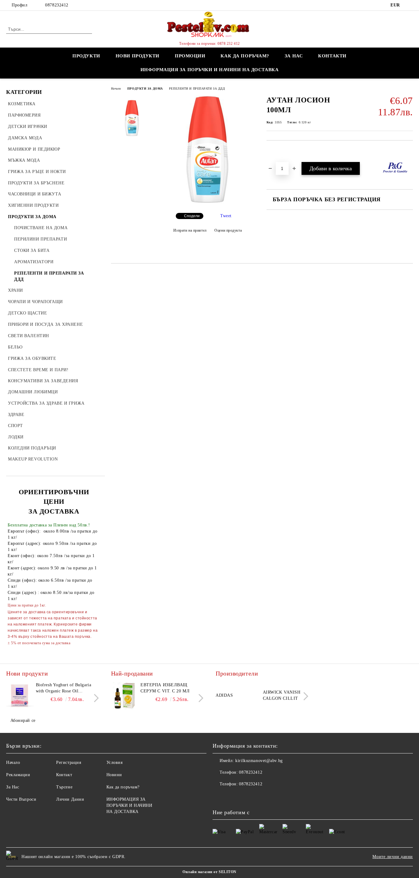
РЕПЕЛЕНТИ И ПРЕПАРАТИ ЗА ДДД (197, 88)
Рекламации (18, 774)
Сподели (192, 216)
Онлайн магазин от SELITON (209, 872)
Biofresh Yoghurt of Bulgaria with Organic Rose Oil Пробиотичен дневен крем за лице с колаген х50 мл (65, 688)
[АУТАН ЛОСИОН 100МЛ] (207, 203)
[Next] (94, 698)
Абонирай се (23, 720)
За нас (294, 55)
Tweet (226, 216)
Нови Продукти (138, 55)
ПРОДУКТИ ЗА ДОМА (145, 88)
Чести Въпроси (21, 799)
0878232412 (56, 5)
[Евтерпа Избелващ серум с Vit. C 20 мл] (125, 696)
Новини (114, 774)
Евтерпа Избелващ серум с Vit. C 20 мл (165, 688)
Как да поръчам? (245, 55)
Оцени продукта (228, 230)
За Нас (12, 787)
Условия (114, 762)
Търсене (64, 787)
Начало (116, 88)
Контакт (64, 774)
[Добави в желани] (278, 151)
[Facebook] (409, 5)
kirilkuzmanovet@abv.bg (259, 760)
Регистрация (68, 762)
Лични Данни (70, 799)
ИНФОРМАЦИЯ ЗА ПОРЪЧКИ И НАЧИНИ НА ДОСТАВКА (209, 69)
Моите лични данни (392, 856)
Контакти (332, 55)
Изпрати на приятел (190, 230)
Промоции (190, 55)
